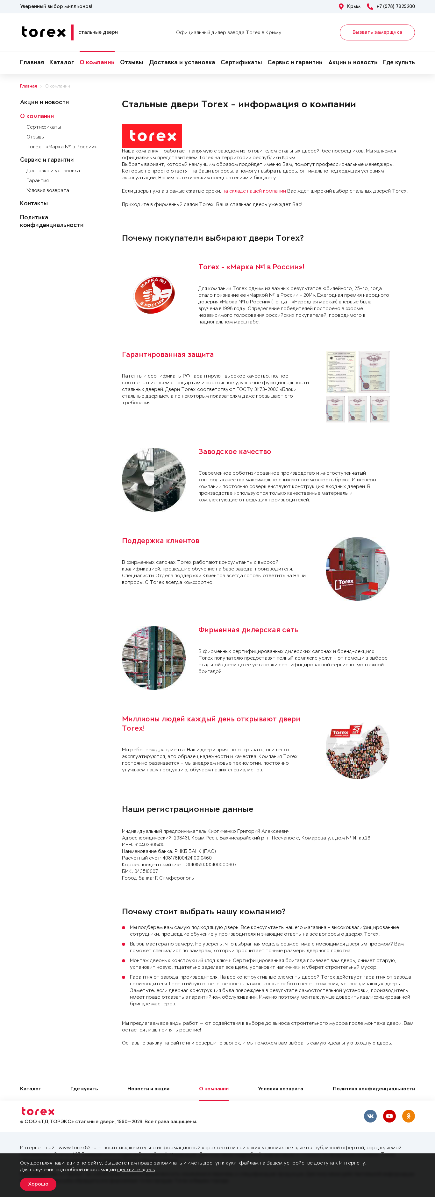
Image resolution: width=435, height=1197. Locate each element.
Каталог (61, 63)
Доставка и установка (182, 63)
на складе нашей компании (254, 191)
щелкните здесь (136, 1169)
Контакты (34, 204)
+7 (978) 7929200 (395, 7)
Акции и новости (353, 63)
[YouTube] (389, 1116)
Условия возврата (47, 190)
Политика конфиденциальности (374, 1089)
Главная (32, 63)
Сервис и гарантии (295, 63)
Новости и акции (148, 1089)
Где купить (399, 63)
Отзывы (131, 63)
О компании (97, 63)
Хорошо (38, 1184)
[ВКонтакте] (370, 1116)
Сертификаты (241, 63)
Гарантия (37, 180)
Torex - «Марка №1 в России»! (61, 147)
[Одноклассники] (408, 1116)
